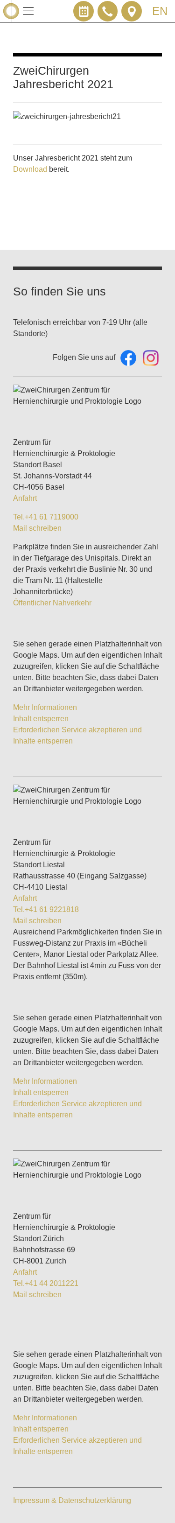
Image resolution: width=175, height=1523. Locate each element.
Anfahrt (25, 498)
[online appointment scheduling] (83, 11)
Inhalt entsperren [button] (41, 719)
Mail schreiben (37, 528)
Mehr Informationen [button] (45, 707)
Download (30, 169)
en (160, 11)
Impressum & (35, 1500)
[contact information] (131, 11)
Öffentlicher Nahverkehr (52, 603)
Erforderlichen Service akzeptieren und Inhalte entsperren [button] (77, 735)
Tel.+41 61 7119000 (45, 517)
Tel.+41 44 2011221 (45, 1283)
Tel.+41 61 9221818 (46, 909)
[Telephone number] (108, 11)
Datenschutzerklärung (94, 1500)
